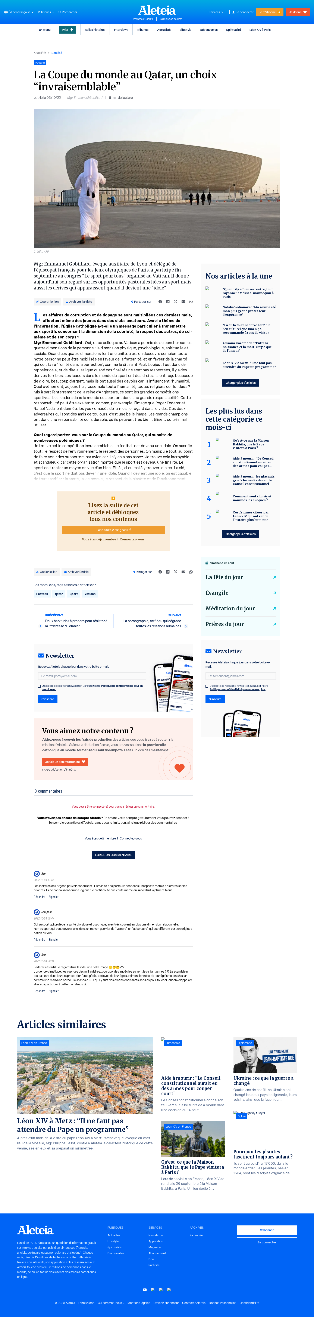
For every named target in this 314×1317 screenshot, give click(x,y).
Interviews (121, 30)
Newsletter (155, 1235)
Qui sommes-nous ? (111, 1303)
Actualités (164, 30)
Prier (65, 30)
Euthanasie (173, 1043)
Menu (47, 30)
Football (42, 594)
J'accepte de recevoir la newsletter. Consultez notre (92, 687)
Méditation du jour (230, 608)
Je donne (295, 12)
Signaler (54, 896)
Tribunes (142, 30)
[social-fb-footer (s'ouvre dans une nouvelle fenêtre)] (153, 1289)
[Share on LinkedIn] (168, 301)
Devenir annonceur (166, 1303)
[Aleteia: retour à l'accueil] (157, 9)
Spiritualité (233, 30)
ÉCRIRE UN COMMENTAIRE (113, 855)
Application (155, 1241)
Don (151, 1259)
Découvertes (209, 30)
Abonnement (157, 1253)
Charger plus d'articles (241, 383)
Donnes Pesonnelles (222, 1303)
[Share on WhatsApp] (191, 301)
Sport (74, 594)
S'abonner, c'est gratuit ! (113, 530)
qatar (59, 594)
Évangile (216, 593)
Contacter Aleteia (193, 1303)
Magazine (154, 1247)
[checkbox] (39, 686)
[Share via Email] (183, 301)
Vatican (90, 594)
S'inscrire (47, 699)
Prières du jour (224, 624)
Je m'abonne (267, 12)
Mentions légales (139, 1303)
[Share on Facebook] (160, 301)
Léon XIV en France (34, 1043)
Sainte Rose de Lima (171, 19)
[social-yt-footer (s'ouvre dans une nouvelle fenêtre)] (145, 1289)
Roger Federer (169, 402)
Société (56, 53)
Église (242, 1116)
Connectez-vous (132, 539)
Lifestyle (185, 30)
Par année (196, 1235)
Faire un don (86, 1303)
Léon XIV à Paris (260, 30)
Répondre (39, 896)
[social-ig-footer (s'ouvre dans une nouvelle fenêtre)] (169, 1289)
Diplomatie (245, 1043)
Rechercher (69, 12)
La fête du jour (224, 577)
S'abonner (267, 1230)
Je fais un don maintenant (62, 762)
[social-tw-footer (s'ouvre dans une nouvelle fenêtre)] (161, 1289)
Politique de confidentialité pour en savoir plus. (238, 689)
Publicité (154, 1265)
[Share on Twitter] (175, 301)
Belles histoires (95, 30)
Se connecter (245, 12)
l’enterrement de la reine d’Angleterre (85, 392)
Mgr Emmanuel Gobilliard (85, 97)
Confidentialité (249, 1303)
